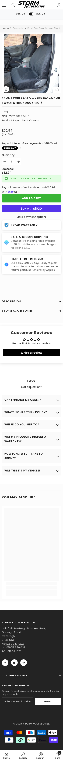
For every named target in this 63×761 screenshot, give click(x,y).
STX (6, 112)
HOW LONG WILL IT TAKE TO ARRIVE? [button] (23, 456)
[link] (31, 587)
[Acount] (59, 5)
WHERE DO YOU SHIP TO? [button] (21, 424)
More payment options (32, 217)
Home (5, 28)
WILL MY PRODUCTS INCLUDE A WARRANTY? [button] (25, 439)
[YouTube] (23, 662)
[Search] (13, 5)
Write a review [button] (31, 353)
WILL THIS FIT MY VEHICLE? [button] (22, 470)
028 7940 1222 (14, 643)
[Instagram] (14, 662)
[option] (31, 63)
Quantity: (8, 155)
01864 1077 (15, 651)
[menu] (4, 5)
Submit (48, 701)
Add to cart (31, 198)
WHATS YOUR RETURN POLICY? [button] (25, 412)
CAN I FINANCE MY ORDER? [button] (22, 400)
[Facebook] (5, 662)
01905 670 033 (15, 647)
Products (18, 28)
